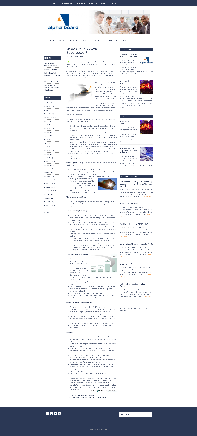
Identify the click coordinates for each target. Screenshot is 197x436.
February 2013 (48, 205)
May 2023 (47, 121)
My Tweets (47, 212)
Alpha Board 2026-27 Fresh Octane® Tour (129, 55)
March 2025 (47, 107)
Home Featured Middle (80, 395)
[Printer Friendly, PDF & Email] (69, 62)
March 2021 (47, 150)
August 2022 (48, 136)
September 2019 (49, 165)
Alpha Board (99, 22)
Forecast (77, 397)
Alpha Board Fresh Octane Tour (134, 224)
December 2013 (49, 191)
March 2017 (47, 176)
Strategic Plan (102, 397)
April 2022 (47, 143)
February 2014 (48, 183)
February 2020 (48, 161)
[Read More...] (148, 196)
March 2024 (47, 114)
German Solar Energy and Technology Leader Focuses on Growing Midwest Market (136, 184)
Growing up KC (126, 264)
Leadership (91, 395)
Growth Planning (85, 397)
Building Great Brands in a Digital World (136, 244)
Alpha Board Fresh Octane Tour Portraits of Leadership (51, 87)
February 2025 (48, 110)
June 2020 (47, 158)
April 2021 (47, 147)
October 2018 (48, 172)
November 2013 (49, 194)
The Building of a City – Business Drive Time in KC (128, 150)
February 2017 (48, 180)
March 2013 (47, 202)
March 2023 (47, 129)
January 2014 (48, 187)
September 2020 (49, 154)
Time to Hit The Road (129, 204)
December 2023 (49, 118)
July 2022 (47, 140)
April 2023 (47, 125)
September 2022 (49, 132)
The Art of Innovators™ (51, 81)
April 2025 (47, 103)
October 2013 (48, 198)
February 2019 (48, 169)
